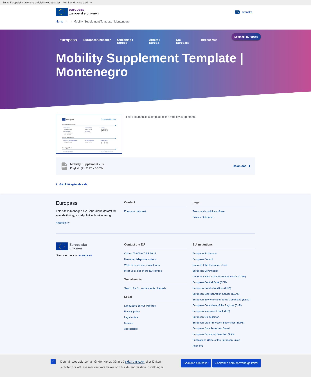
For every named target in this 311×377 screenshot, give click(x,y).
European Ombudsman (206, 316)
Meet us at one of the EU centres (143, 270)
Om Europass (182, 41)
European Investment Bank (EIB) (211, 311)
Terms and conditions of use (209, 211)
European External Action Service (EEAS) (216, 293)
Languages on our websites (140, 305)
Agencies (198, 345)
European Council (203, 259)
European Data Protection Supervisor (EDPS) (218, 322)
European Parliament (205, 253)
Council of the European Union (210, 265)
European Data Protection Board (211, 328)
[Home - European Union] (77, 12)
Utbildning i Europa (125, 41)
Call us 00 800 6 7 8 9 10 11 (140, 253)
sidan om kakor (135, 361)
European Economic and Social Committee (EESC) (222, 299)
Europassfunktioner (97, 40)
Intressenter (208, 40)
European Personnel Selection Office (214, 334)
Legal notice (131, 317)
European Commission (205, 270)
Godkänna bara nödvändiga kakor (236, 363)
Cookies (128, 323)
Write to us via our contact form (142, 265)
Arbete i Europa (154, 41)
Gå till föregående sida (73, 184)
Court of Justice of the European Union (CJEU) (219, 276)
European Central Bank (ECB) (210, 282)
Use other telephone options (140, 259)
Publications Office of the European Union (216, 339)
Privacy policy (132, 311)
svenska (243, 12)
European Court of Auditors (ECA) (212, 288)
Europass (66, 203)
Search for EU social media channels (145, 288)
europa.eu (85, 255)
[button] (89, 134)
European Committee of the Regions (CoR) (217, 305)
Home (60, 21)
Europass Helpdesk (135, 211)
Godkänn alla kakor (196, 363)
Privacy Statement (203, 217)
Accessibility (62, 222)
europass (68, 40)
